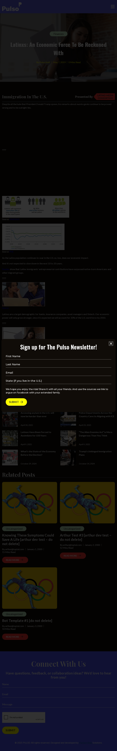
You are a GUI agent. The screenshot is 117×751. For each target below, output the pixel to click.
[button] (111, 343)
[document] (58, 375)
